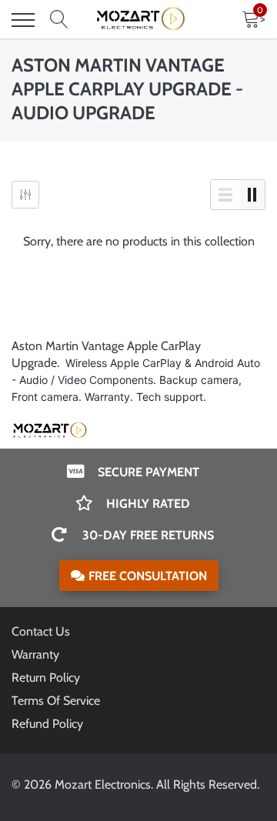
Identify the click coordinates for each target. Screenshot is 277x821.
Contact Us (41, 631)
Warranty (35, 654)
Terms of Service (56, 700)
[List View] (225, 194)
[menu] (23, 20)
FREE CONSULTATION (147, 576)
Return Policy (46, 677)
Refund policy (47, 723)
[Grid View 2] (252, 194)
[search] (59, 20)
